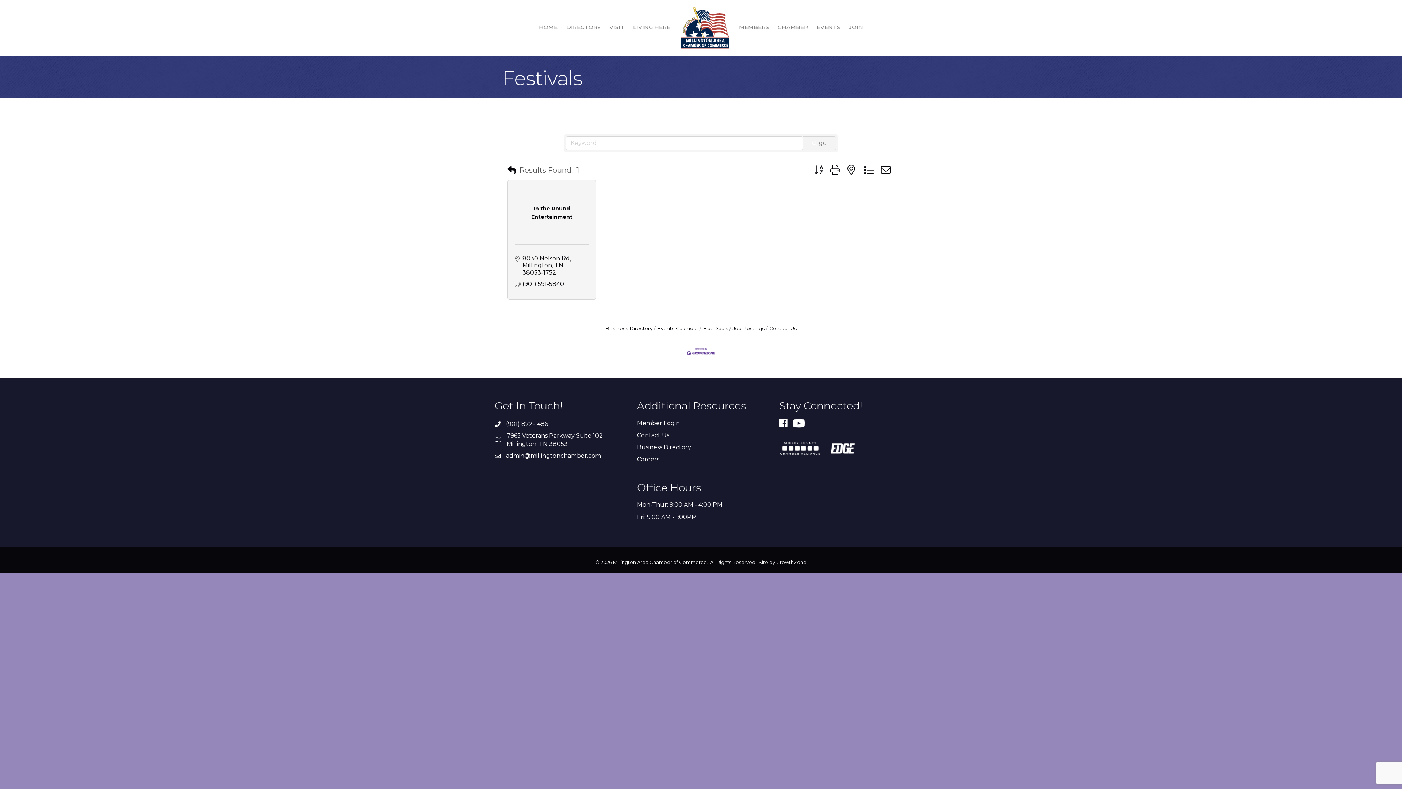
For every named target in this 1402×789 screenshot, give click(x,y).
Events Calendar (677, 328)
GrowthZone (791, 562)
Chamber (793, 27)
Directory (583, 27)
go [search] (823, 143)
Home (548, 27)
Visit (616, 27)
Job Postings (749, 328)
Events (828, 27)
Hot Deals (715, 328)
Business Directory (628, 328)
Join (856, 27)
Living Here (651, 27)
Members (754, 27)
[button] (511, 170)
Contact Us (783, 328)
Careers (648, 459)
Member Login (658, 423)
